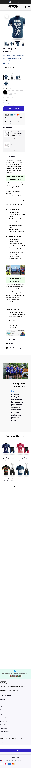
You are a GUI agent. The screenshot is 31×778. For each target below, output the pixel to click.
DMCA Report (17, 760)
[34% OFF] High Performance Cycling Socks (16, 132)
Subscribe (15, 751)
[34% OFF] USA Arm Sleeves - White (16, 144)
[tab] (14, 486)
